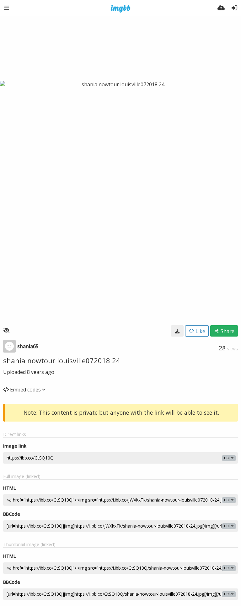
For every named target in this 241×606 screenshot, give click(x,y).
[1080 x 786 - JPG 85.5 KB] (177, 331)
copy (229, 458)
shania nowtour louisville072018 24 (61, 360)
